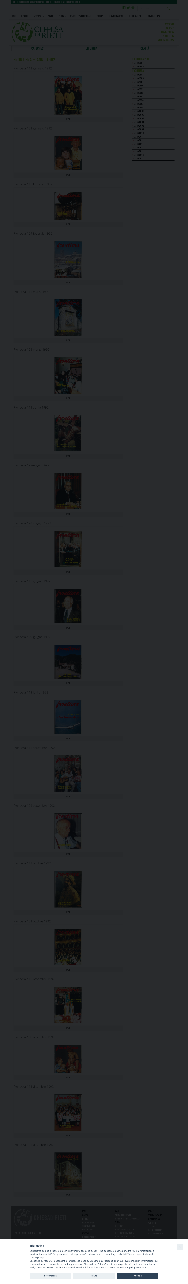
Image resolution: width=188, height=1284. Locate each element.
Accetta (138, 1276)
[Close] (180, 1247)
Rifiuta (94, 1276)
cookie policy (128, 1267)
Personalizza (50, 1276)
